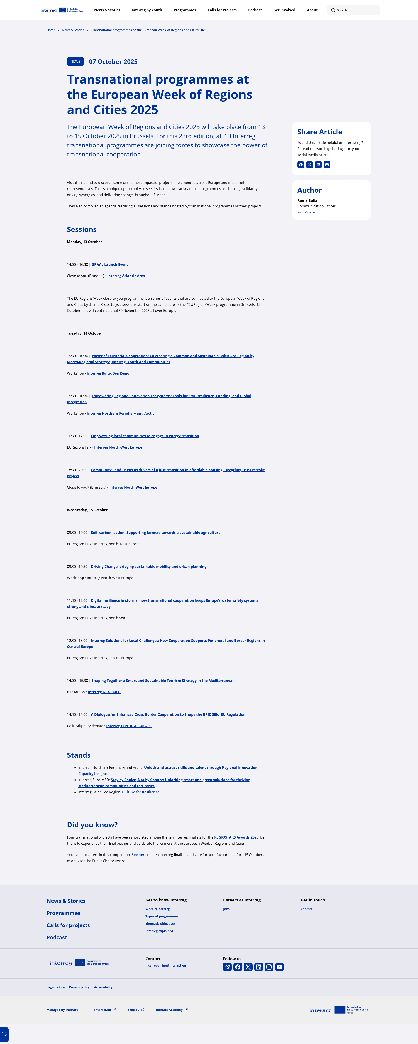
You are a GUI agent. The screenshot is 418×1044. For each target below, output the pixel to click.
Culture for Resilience (141, 792)
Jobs (226, 909)
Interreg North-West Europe (118, 447)
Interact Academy (169, 1010)
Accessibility (103, 987)
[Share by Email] (327, 164)
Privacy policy (79, 987)
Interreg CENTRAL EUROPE (129, 725)
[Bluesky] (227, 967)
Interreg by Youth (147, 10)
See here (139, 854)
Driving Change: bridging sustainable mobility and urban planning (148, 566)
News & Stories (107, 10)
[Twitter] (248, 967)
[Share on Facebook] (300, 164)
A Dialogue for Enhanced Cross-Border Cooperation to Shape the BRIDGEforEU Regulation (168, 714)
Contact (306, 909)
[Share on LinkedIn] (318, 164)
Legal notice (56, 987)
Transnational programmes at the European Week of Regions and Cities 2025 (148, 30)
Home (51, 30)
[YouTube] (279, 967)
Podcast (255, 10)
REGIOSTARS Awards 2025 (236, 837)
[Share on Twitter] (309, 164)
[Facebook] (237, 967)
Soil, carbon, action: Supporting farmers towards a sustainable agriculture (155, 532)
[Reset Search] (374, 10)
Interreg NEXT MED (104, 691)
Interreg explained (159, 931)
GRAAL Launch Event (110, 264)
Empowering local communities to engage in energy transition (145, 436)
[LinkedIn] (258, 967)
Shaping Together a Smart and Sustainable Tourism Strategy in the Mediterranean (163, 680)
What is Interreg (157, 909)
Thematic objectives (160, 923)
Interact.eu (102, 1010)
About (312, 10)
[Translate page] (4, 1035)
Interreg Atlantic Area (126, 275)
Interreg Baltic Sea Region (109, 373)
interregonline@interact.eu (165, 965)
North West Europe (308, 212)
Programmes (185, 10)
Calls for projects (68, 925)
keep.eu (133, 1010)
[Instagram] (269, 967)
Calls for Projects (222, 10)
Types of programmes (161, 916)
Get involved (284, 10)
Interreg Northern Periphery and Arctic (120, 413)
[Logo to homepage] (62, 10)
